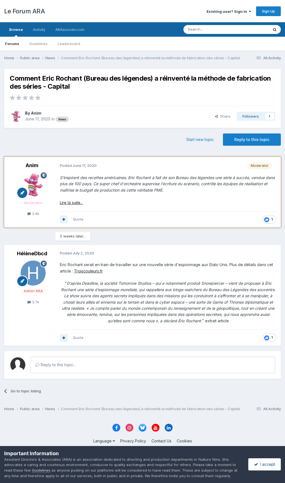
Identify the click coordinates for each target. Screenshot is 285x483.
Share (224, 116)
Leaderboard (69, 43)
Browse (16, 29)
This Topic (252, 29)
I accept (266, 464)
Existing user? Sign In (228, 11)
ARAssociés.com (69, 29)
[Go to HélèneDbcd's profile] (33, 273)
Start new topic (200, 139)
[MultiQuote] (64, 219)
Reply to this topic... (58, 364)
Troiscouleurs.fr (88, 271)
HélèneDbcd (32, 253)
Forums (12, 43)
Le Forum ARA (24, 11)
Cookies (184, 441)
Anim (36, 113)
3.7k (35, 302)
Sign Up (268, 11)
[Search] (275, 29)
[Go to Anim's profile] (16, 116)
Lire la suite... (71, 202)
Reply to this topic (251, 139)
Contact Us (161, 441)
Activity (39, 29)
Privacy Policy (133, 441)
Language (103, 441)
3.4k (35, 213)
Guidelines (38, 43)
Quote (78, 219)
